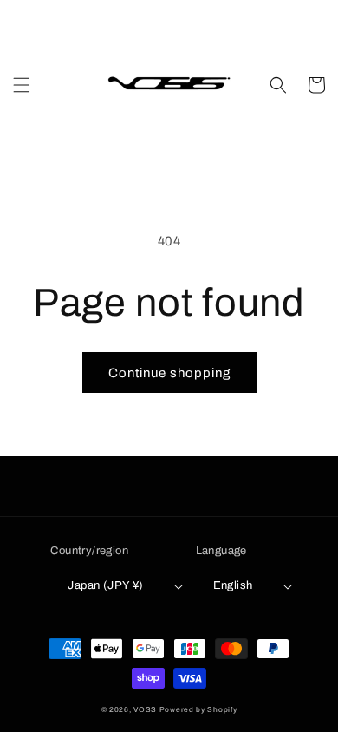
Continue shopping (169, 373)
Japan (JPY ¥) (105, 585)
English (233, 585)
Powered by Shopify (198, 710)
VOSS (145, 710)
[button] (22, 85)
